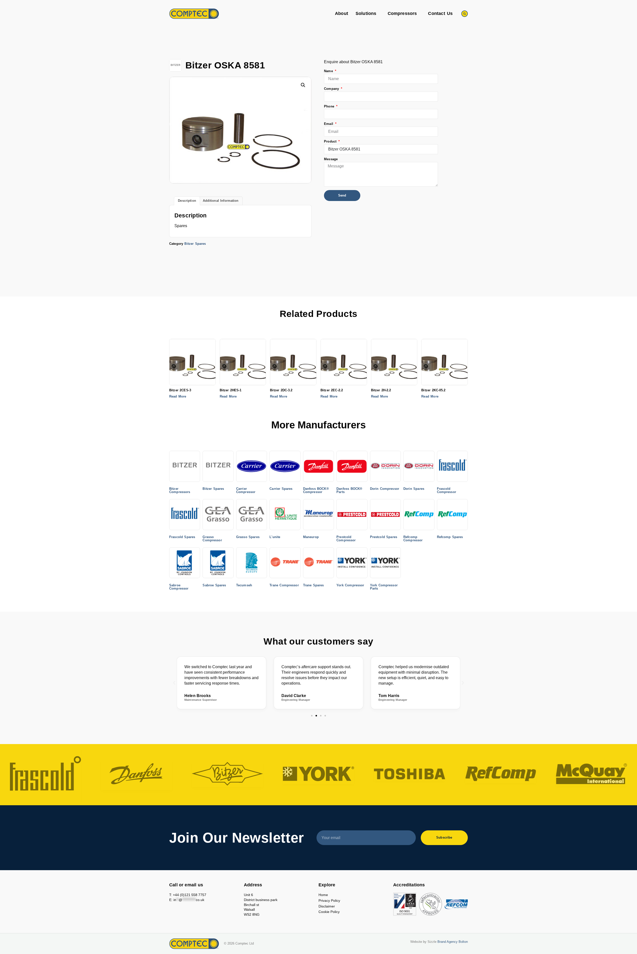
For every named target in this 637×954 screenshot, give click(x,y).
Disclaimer (326, 906)
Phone (329, 106)
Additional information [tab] (221, 200)
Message (331, 159)
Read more (177, 396)
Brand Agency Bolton (452, 942)
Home (323, 895)
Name (329, 71)
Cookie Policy (329, 912)
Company (332, 89)
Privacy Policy (329, 901)
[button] (464, 13)
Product (331, 141)
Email (329, 124)
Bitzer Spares (195, 244)
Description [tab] (187, 200)
